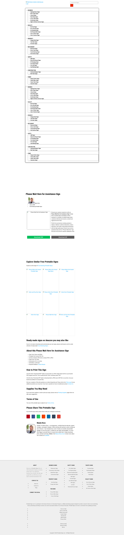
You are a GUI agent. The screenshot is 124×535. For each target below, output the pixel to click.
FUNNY (29, 77)
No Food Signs (33, 27)
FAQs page (68, 382)
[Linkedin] (39, 496)
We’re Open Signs (34, 13)
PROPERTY (30, 38)
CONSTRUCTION (32, 70)
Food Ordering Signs (35, 52)
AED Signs (32, 58)
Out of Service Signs (35, 35)
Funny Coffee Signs (34, 78)
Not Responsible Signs (35, 32)
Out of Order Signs (34, 33)
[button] (28, 416)
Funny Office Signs (34, 80)
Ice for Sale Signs (34, 18)
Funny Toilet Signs (34, 82)
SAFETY (30, 57)
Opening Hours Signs (35, 12)
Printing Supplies (62, 392)
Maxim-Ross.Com (60, 433)
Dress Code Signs (34, 50)
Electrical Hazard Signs (35, 60)
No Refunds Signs (34, 20)
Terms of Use (50, 402)
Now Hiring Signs (34, 17)
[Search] (71, 5)
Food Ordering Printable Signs (36, 206)
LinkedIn (47, 435)
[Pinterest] (30, 496)
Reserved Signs (33, 48)
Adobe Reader (41, 364)
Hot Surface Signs (34, 53)
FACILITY (30, 25)
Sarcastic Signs (33, 83)
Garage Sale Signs (34, 40)
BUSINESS (30, 10)
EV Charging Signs (34, 62)
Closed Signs (33, 15)
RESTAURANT (31, 47)
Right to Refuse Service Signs (37, 22)
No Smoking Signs (34, 30)
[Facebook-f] (34, 496)
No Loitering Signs (34, 28)
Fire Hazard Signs (34, 63)
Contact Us (70, 383)
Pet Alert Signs (33, 43)
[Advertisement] (62, 174)
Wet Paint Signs (33, 73)
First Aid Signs (33, 65)
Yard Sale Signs (33, 42)
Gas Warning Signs (34, 67)
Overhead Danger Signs (35, 72)
